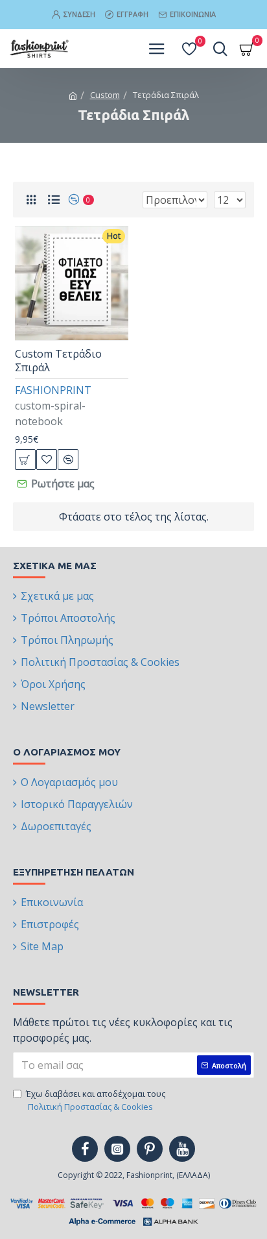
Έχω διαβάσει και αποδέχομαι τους (95, 1100)
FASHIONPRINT (53, 390)
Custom (105, 95)
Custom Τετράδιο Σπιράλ (58, 360)
